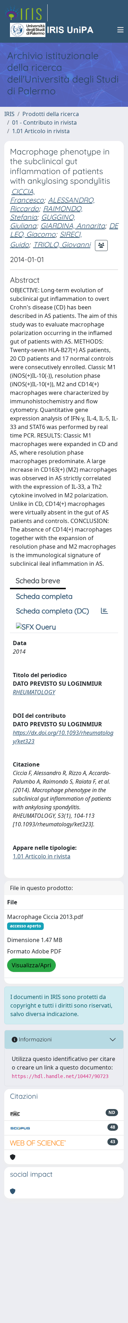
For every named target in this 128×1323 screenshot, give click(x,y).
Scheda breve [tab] (38, 580)
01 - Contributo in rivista (44, 122)
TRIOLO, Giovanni (61, 244)
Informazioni (34, 1039)
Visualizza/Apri (31, 965)
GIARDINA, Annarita (73, 225)
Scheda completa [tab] (44, 596)
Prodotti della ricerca (50, 114)
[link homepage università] (52, 29)
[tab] (104, 610)
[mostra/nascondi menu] (120, 29)
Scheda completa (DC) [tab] (52, 610)
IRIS (9, 114)
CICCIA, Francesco (27, 195)
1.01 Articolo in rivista (41, 131)
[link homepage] (26, 12)
